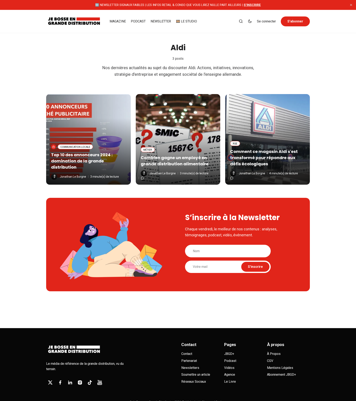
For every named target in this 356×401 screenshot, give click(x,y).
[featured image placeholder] (88, 139)
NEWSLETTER (161, 21)
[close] (351, 5)
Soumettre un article (195, 375)
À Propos (274, 354)
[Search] (241, 21)
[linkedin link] (70, 382)
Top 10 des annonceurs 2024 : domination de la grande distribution (81, 161)
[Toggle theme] (250, 21)
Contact (186, 354)
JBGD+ (229, 354)
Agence (229, 375)
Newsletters (190, 368)
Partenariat (189, 361)
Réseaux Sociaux (193, 382)
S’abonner (295, 21)
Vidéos (229, 368)
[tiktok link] (90, 382)
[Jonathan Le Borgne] (54, 177)
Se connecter (266, 21)
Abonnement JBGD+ (281, 375)
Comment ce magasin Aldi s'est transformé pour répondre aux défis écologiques (264, 158)
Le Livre (230, 382)
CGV (270, 361)
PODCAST (138, 21)
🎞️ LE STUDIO (186, 21)
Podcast (230, 361)
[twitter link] (50, 382)
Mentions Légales (280, 368)
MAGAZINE (118, 21)
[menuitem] (118, 21)
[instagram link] (80, 382)
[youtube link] (100, 382)
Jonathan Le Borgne (73, 176)
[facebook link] (60, 382)
